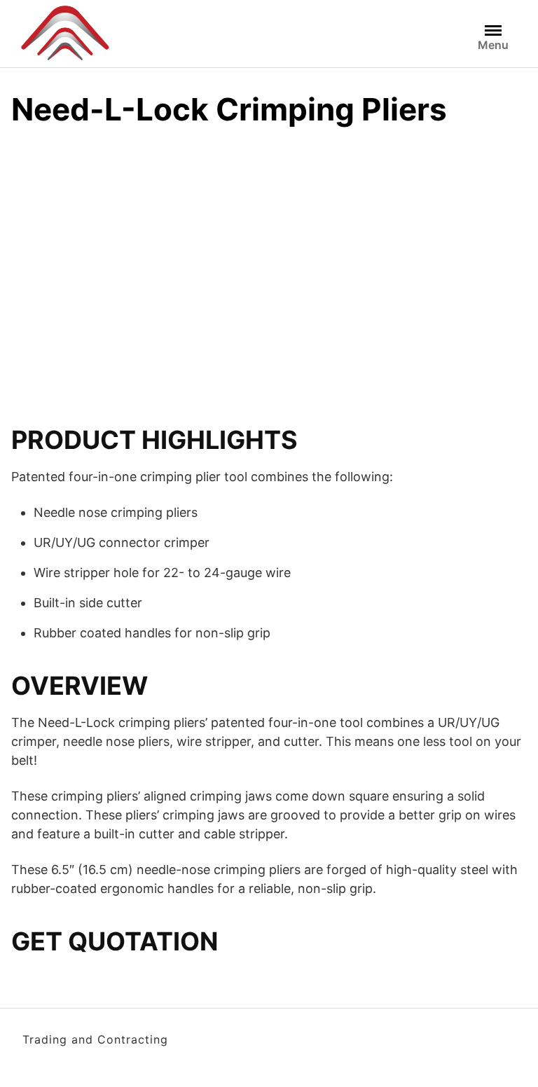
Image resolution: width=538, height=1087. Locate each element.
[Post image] (123, 240)
